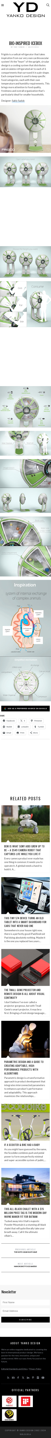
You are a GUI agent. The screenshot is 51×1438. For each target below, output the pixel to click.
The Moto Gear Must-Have (25, 1250)
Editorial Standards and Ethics (14, 1369)
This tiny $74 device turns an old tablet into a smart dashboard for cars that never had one (25, 922)
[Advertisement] (25, 29)
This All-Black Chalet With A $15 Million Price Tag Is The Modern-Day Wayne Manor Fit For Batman (25, 1212)
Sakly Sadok (18, 100)
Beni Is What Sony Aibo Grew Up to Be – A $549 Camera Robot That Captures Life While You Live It (24, 850)
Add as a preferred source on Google (27, 708)
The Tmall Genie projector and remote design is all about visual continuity (24, 994)
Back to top (25, 1434)
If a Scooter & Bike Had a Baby (22, 1145)
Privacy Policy (35, 1369)
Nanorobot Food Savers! (25, 1264)
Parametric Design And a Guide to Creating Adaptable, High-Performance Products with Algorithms (24, 1067)
